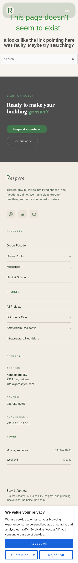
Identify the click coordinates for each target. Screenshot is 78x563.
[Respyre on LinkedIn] (22, 214)
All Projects (39, 306)
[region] (39, 534)
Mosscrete (39, 266)
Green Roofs (39, 256)
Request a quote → (27, 129)
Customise (20, 555)
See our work (22, 141)
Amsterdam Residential (39, 327)
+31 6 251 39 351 (18, 423)
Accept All (39, 543)
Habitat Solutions (39, 277)
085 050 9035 (16, 403)
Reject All (56, 555)
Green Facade (39, 245)
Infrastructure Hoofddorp (39, 338)
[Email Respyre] (34, 214)
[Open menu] (67, 10)
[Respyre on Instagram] (11, 214)
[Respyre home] (11, 10)
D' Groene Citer (39, 317)
